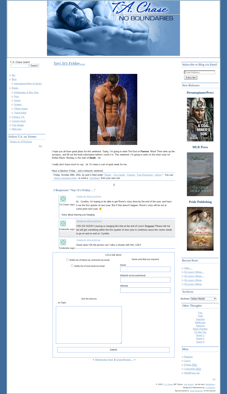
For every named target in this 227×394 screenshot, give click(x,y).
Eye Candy (119, 175)
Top (40, 146)
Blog (14, 79)
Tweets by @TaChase (21, 141)
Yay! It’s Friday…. (69, 63)
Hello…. (188, 268)
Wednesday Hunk (104, 359)
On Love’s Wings (193, 280)
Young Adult (20, 112)
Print (16, 96)
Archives (185, 298)
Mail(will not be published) (133, 275)
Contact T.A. (18, 117)
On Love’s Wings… (194, 272)
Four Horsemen (145, 175)
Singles (18, 104)
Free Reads (18, 125)
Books (15, 88)
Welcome (16, 129)
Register (188, 356)
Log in (187, 360)
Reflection (200, 322)
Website (124, 286)
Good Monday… (124, 359)
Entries (190, 364)
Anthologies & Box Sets (26, 92)
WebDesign (210, 384)
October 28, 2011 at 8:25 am (88, 240)
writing (158, 175)
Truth (200, 316)
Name (123, 265)
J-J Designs (210, 387)
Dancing (200, 325)
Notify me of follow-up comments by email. (90, 260)
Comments (192, 369)
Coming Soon (19, 121)
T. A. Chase (168, 384)
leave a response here (65, 178)
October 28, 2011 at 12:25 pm (89, 221)
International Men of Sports (28, 83)
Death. (108, 175)
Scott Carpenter (196, 391)
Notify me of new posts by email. (89, 266)
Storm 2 (200, 338)
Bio (13, 75)
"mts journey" (189, 384)
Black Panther (200, 329)
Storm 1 (200, 335)
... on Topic (61, 302)
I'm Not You (200, 332)
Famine (131, 175)
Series (17, 100)
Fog (200, 312)
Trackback (94, 178)
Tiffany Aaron (21, 108)
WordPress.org (192, 373)
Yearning (200, 319)
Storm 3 (200, 342)
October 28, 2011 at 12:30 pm (88, 196)
